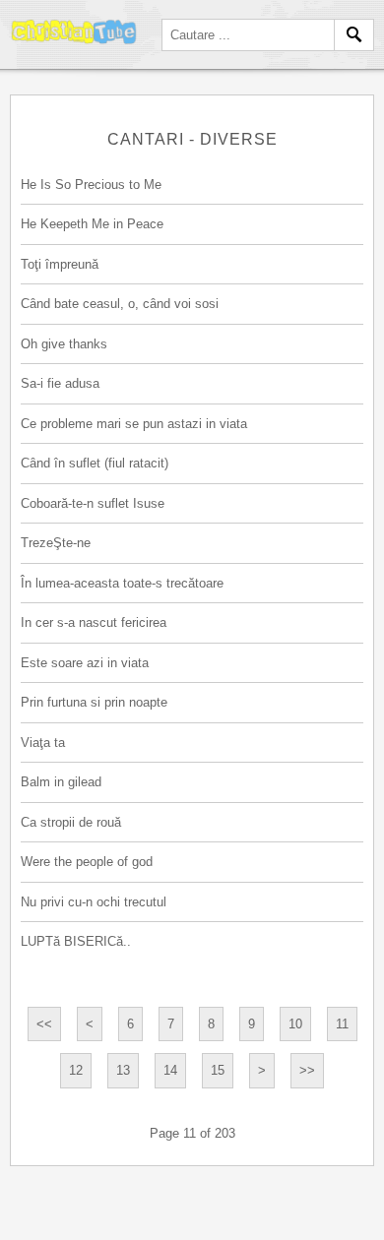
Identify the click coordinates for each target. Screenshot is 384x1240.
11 (342, 1024)
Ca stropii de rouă (71, 822)
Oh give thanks (64, 344)
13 (123, 1070)
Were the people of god (87, 861)
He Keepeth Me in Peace (92, 224)
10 (295, 1024)
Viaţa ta (43, 742)
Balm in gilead (61, 782)
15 (217, 1070)
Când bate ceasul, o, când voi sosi (120, 303)
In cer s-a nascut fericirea (93, 622)
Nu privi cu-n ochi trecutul (93, 902)
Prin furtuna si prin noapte (94, 702)
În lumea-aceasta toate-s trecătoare (122, 583)
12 (76, 1070)
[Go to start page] (44, 1024)
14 (170, 1070)
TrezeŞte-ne (56, 542)
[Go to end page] (307, 1070)
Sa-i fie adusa (60, 383)
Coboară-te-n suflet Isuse (92, 503)
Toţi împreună (59, 264)
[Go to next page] (262, 1070)
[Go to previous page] (89, 1024)
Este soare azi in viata (85, 662)
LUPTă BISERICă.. (76, 941)
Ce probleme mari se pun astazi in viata (134, 423)
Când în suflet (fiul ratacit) (94, 463)
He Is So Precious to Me (91, 184)
